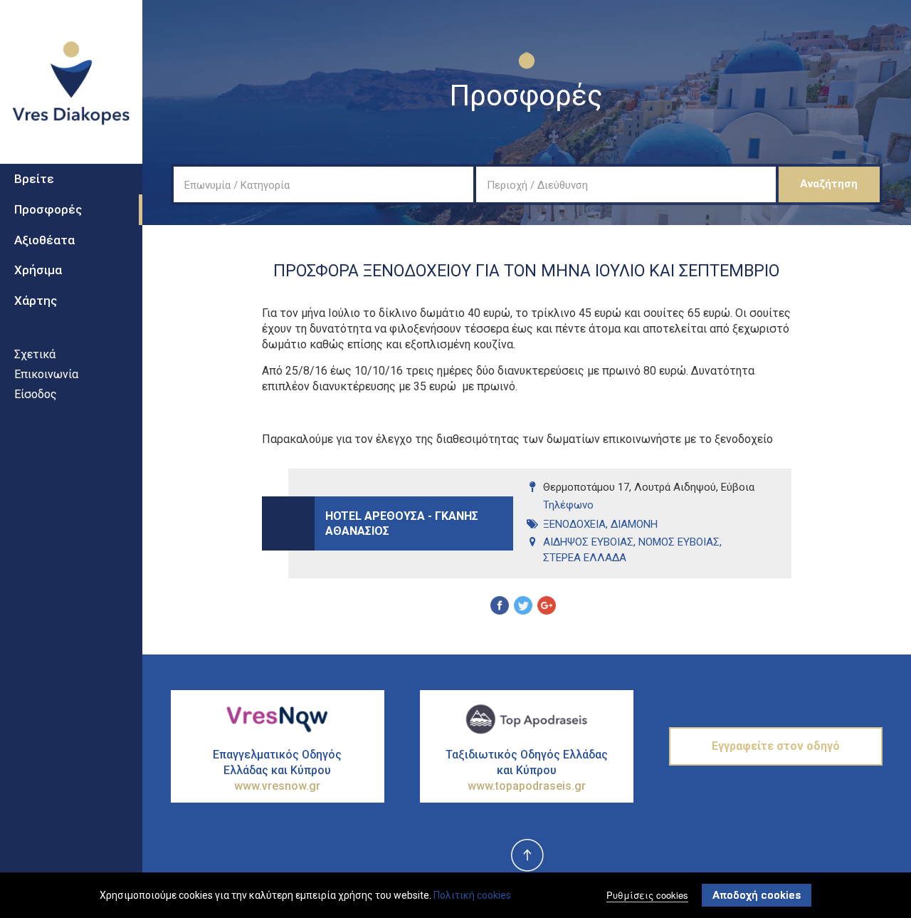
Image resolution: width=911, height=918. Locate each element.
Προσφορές (48, 209)
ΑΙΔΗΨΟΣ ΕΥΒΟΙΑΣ (588, 542)
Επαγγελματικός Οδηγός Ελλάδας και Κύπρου (277, 770)
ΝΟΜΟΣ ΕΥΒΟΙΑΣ (679, 542)
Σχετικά (35, 354)
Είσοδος (35, 394)
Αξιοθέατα (44, 240)
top (526, 856)
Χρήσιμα (38, 270)
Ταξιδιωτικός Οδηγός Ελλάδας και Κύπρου (527, 770)
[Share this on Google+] (546, 607)
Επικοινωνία (46, 374)
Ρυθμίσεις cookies (647, 895)
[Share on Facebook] (499, 607)
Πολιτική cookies (472, 895)
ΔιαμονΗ (634, 524)
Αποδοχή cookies (756, 895)
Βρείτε (34, 179)
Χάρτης (35, 300)
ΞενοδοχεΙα (574, 524)
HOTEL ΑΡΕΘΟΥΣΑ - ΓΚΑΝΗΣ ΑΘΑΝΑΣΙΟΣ (401, 523)
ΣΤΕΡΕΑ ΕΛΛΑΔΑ (584, 557)
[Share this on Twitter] (523, 607)
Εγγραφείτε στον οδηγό (776, 746)
